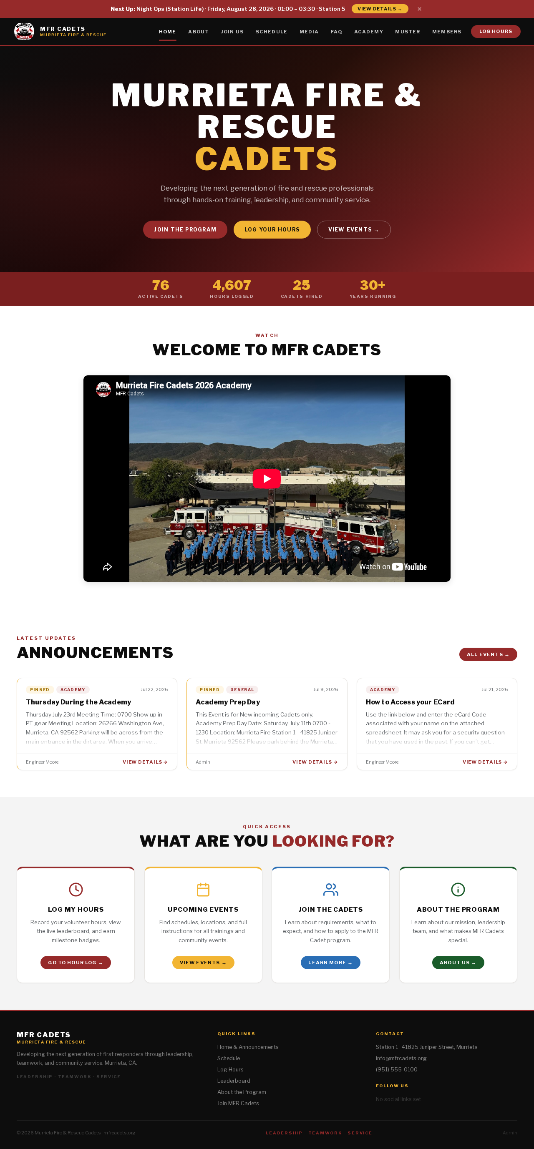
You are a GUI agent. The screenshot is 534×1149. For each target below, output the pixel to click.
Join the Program (185, 229)
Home (167, 31)
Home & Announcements (248, 1047)
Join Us (232, 31)
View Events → (354, 229)
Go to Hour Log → (75, 962)
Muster (407, 31)
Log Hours (495, 31)
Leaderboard (233, 1081)
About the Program (241, 1092)
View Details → (380, 9)
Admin (510, 1133)
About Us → (458, 962)
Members (446, 31)
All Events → (488, 654)
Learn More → (330, 962)
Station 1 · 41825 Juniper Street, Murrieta (427, 1047)
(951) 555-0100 (397, 1069)
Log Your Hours (272, 229)
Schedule (271, 31)
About (198, 31)
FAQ (336, 31)
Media (309, 31)
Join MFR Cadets (238, 1103)
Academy (368, 31)
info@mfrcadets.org (401, 1058)
